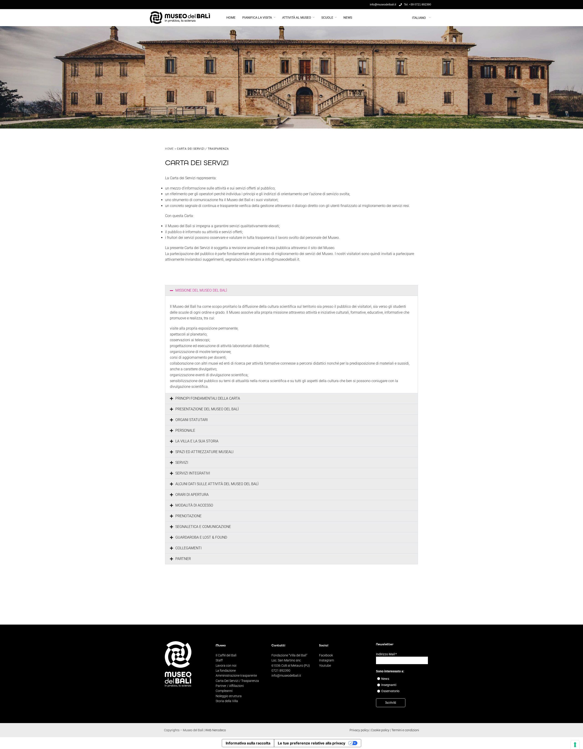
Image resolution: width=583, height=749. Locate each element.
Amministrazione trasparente (236, 675)
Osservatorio (390, 691)
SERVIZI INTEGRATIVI (192, 473)
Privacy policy (359, 730)
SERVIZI (181, 462)
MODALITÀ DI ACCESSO (194, 505)
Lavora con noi (226, 665)
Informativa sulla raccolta (248, 743)
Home (230, 17)
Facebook (326, 655)
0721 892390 (280, 670)
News (347, 17)
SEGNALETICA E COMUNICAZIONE (203, 527)
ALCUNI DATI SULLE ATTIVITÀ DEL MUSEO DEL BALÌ (216, 484)
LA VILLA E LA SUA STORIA (196, 441)
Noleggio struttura (229, 696)
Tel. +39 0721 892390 (417, 4)
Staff (219, 660)
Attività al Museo (296, 17)
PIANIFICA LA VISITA (257, 17)
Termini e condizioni (405, 730)
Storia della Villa (227, 701)
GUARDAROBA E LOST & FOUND (201, 537)
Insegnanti (388, 685)
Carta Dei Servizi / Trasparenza (237, 681)
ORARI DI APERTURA (192, 494)
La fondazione (226, 670)
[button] (291, 290)
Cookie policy (380, 730)
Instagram (326, 660)
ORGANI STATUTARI (191, 420)
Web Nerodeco (215, 730)
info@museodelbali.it (286, 675)
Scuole (327, 17)
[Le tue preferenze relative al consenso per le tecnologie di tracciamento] (575, 744)
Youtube (325, 665)
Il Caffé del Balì (226, 655)
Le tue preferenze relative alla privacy (311, 743)
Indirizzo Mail (386, 654)
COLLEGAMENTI (188, 548)
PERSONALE (185, 430)
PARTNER (183, 559)
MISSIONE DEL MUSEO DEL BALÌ (201, 290)
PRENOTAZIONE (188, 516)
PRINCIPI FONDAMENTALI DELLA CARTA (207, 398)
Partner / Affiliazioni (230, 686)
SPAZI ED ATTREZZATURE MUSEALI (204, 452)
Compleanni (224, 691)
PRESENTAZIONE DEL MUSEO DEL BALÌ (207, 409)
